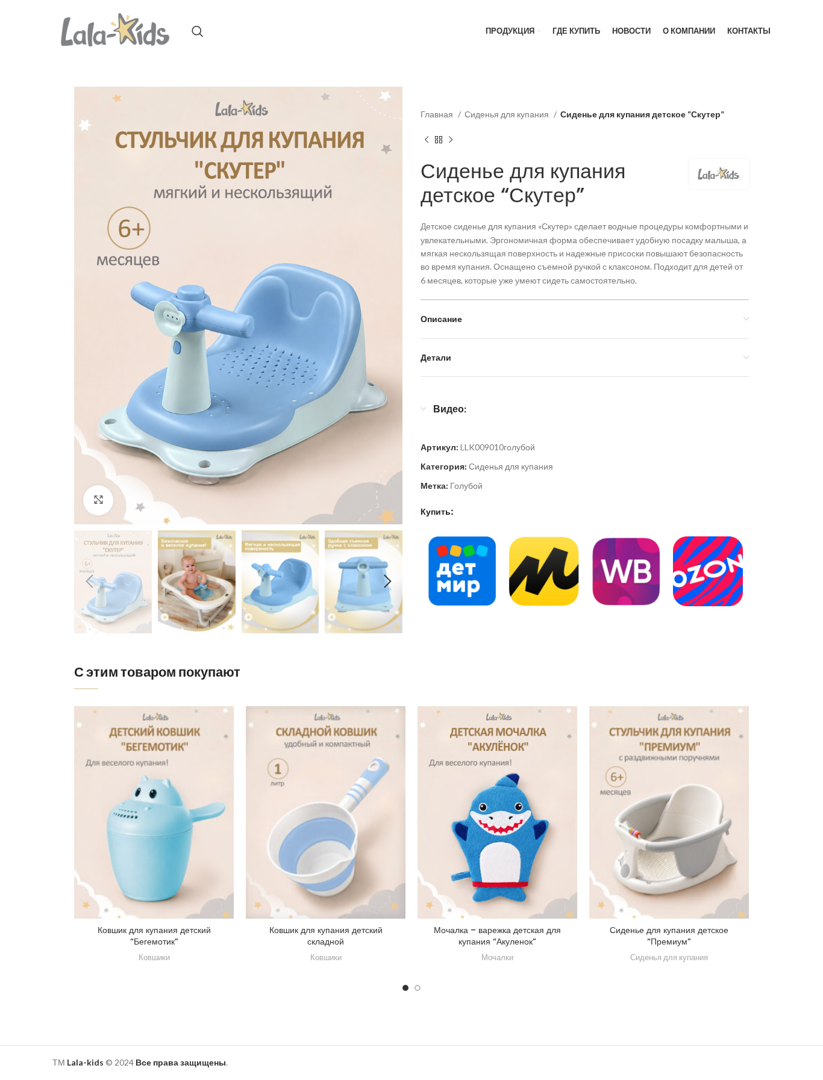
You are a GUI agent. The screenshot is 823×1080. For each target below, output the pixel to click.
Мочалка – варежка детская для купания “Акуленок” (497, 936)
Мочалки (497, 957)
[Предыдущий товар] (427, 140)
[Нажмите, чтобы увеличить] (98, 500)
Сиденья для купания (508, 114)
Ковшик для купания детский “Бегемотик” (154, 936)
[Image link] (461, 570)
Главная (438, 114)
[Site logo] (116, 30)
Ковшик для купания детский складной (326, 936)
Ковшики (154, 957)
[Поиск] (198, 31)
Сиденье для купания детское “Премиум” (669, 936)
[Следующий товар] (451, 140)
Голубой (466, 485)
